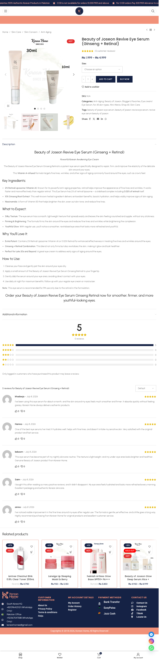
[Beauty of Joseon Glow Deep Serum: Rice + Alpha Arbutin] (138, 558)
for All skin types (101, 104)
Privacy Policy (45, 609)
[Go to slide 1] (35, 108)
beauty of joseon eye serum (100, 110)
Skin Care (16, 32)
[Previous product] (147, 30)
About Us (42, 605)
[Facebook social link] (90, 119)
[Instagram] (151, 641)
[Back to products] (151, 30)
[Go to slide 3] (41, 108)
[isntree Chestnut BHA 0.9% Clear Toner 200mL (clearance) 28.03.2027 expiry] (20, 558)
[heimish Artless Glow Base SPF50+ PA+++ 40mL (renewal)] (99, 558)
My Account (74, 603)
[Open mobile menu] (6, 11)
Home (5, 32)
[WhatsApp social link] (106, 119)
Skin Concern (31, 32)
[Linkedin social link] (102, 119)
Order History (74, 606)
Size (84, 63)
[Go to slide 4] (44, 108)
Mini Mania (115, 104)
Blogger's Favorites (131, 101)
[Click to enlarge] (8, 105)
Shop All (125, 104)
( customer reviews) (105, 51)
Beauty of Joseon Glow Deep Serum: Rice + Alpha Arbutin (138, 579)
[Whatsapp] (151, 648)
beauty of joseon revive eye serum (131, 110)
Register (72, 609)
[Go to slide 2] (38, 108)
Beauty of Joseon (113, 101)
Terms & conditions (47, 612)
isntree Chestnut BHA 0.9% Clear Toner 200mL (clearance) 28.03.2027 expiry (20, 581)
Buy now (124, 79)
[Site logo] (79, 11)
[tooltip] (80, 191)
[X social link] (94, 119)
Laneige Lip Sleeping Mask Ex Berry (59, 578)
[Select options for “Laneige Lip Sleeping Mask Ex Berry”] (71, 552)
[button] (5, 74)
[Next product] (154, 30)
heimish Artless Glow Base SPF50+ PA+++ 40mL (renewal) (99, 579)
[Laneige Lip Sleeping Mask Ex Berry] (59, 558)
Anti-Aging (46, 32)
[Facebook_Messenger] (151, 634)
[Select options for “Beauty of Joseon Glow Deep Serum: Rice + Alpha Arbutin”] (149, 552)
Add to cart (105, 79)
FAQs (41, 616)
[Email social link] (98, 119)
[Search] (153, 11)
